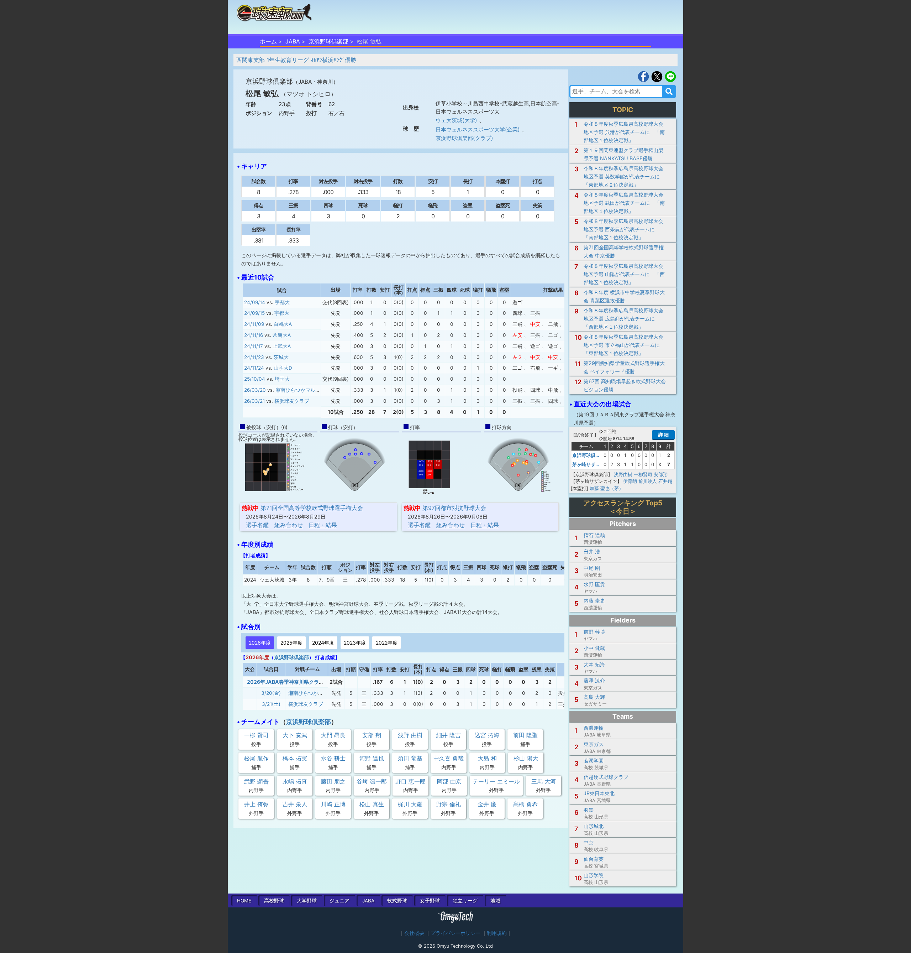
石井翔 (665, 481)
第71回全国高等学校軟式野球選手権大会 (311, 507)
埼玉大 (282, 379)
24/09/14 (254, 302)
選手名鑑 (257, 524)
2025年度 (291, 643)
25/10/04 (254, 379)
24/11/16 (253, 335)
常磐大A (282, 335)
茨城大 (281, 357)
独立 (465, 900)
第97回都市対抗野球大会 (454, 507)
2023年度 (355, 643)
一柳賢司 (643, 474)
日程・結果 (323, 524)
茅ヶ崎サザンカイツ (593, 464)
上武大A (282, 346)
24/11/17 (253, 346)
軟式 (397, 900)
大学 (307, 900)
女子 (430, 900)
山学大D (283, 368)
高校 (274, 900)
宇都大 (282, 302)
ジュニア (339, 900)
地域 (495, 900)
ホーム (268, 41)
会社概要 (414, 933)
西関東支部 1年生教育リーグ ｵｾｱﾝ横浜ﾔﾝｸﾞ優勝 (296, 59)
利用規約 (497, 933)
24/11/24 (254, 368)
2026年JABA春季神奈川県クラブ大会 (290, 682)
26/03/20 (255, 390)
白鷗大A (283, 324)
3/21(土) (271, 704)
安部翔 (661, 474)
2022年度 (386, 643)
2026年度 (260, 643)
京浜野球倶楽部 (328, 41)
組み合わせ (288, 524)
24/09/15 (254, 313)
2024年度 (323, 643)
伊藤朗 (630, 481)
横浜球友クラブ (291, 401)
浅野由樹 (623, 474)
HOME (244, 900)
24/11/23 (254, 357)
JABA (292, 41)
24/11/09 (254, 324)
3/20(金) (271, 693)
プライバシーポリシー (455, 933)
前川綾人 (647, 481)
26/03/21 (254, 401)
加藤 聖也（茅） (606, 488)
